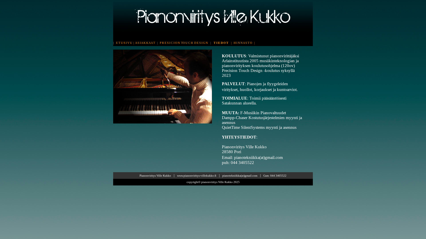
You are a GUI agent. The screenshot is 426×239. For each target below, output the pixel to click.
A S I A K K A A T (145, 42)
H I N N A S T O (243, 42)
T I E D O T (221, 42)
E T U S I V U (124, 42)
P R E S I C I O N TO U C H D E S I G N (184, 42)
